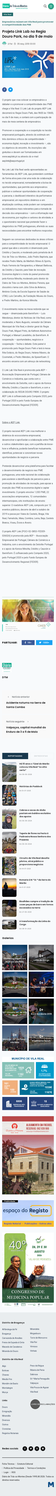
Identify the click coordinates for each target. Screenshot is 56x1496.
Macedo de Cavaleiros (12, 1347)
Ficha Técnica (8, 1464)
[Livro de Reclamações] (43, 1404)
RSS (14, 1472)
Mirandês (6, 1416)
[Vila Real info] (28, 1083)
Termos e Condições (36, 1468)
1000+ (46, 642)
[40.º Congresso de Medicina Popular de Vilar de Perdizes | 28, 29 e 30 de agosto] (28, 1269)
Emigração (7, 1411)
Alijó (4, 1366)
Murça (5, 1392)
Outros (5, 1424)
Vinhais (33, 1351)
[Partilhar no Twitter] (10, 89)
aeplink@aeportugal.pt (13, 161)
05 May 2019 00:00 (26, 43)
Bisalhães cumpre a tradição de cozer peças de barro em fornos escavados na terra (36, 904)
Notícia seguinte (15, 721)
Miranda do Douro (10, 1351)
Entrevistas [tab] (41, 756)
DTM (10, 43)
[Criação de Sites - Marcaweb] (51, 1484)
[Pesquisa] (45, 6)
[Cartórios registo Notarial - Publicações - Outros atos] (28, 1213)
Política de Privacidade (14, 1468)
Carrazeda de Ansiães (12, 1338)
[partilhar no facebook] (4, 89)
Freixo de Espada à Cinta (13, 1342)
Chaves (5, 1375)
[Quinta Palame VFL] (28, 1155)
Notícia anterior (21, 697)
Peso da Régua (37, 1366)
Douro (5, 1407)
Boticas (5, 1370)
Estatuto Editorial (25, 1464)
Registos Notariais (10, 1433)
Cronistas (6, 1429)
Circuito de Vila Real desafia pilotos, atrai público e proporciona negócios (34, 861)
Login (6, 1472)
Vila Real (7, 14)
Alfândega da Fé (9, 1329)
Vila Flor (33, 1342)
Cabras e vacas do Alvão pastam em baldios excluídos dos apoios (35, 813)
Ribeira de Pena (37, 1370)
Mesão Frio (7, 1379)
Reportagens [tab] (15, 756)
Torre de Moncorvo (38, 1338)
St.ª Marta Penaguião (40, 1379)
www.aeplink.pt (9, 156)
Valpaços (34, 1383)
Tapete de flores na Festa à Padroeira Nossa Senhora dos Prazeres (35, 836)
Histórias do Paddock (30, 786)
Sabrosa (34, 1374)
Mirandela (34, 1329)
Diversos (6, 1420)
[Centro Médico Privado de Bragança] (28, 615)
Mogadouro (35, 1333)
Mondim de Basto (10, 1383)
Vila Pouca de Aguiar (39, 1387)
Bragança (6, 1334)
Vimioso (33, 1346)
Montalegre (7, 1388)
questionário (10, 222)
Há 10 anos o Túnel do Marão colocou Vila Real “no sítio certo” (34, 767)
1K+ (29, 642)
